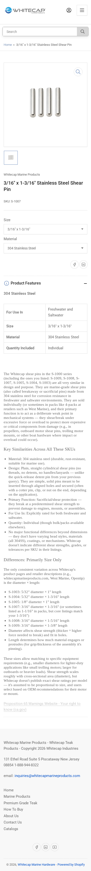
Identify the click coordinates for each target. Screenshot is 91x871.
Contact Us (13, 822)
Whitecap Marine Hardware (36, 864)
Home (8, 45)
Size (7, 220)
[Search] (82, 31)
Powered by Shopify (71, 864)
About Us (11, 816)
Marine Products (17, 796)
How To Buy (13, 809)
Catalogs (11, 829)
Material (10, 239)
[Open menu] (82, 10)
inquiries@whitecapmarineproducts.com (47, 776)
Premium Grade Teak (20, 803)
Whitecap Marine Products (22, 174)
